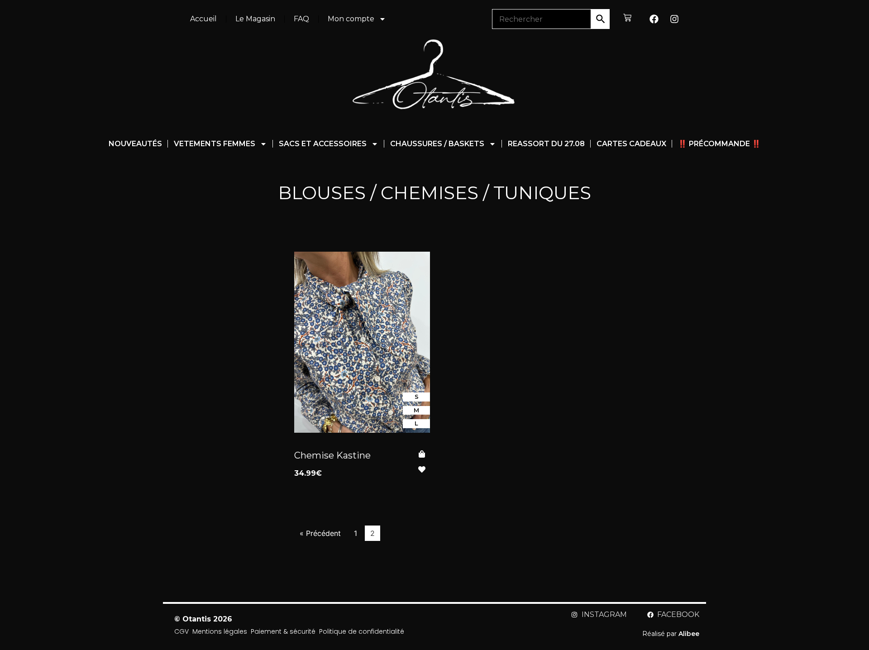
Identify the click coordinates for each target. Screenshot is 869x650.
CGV (181, 631)
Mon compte (351, 18)
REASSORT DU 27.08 (546, 143)
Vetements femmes (214, 143)
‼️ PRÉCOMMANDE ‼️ (719, 143)
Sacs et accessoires (323, 143)
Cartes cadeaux (631, 143)
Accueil (203, 18)
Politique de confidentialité (361, 631)
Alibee (688, 634)
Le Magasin (255, 18)
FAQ (301, 18)
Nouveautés (135, 143)
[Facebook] (654, 19)
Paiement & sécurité (283, 631)
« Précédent (320, 533)
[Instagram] (674, 19)
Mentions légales (219, 631)
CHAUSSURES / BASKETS (437, 143)
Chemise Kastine (332, 455)
